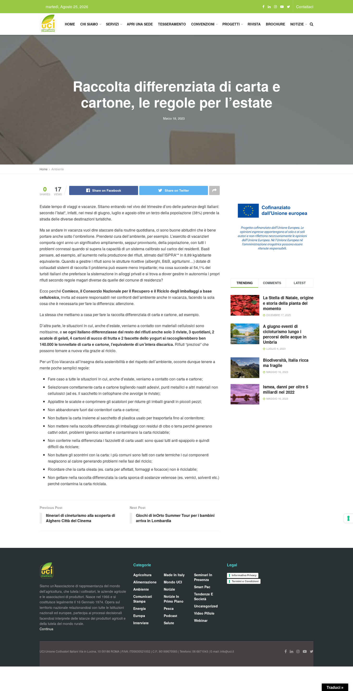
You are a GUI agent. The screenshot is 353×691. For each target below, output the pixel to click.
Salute (169, 622)
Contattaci (304, 6)
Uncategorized (206, 606)
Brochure (275, 24)
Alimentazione (145, 582)
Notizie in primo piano (173, 599)
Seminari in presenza (203, 577)
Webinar (200, 620)
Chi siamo (89, 24)
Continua (46, 628)
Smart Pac (202, 586)
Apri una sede (140, 24)
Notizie (297, 24)
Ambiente (57, 169)
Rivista (254, 24)
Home (70, 24)
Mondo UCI (173, 582)
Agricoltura (142, 574)
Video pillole (204, 613)
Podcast (170, 615)
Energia (139, 608)
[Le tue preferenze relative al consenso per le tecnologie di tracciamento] (348, 518)
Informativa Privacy (244, 575)
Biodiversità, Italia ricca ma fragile (285, 362)
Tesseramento (172, 24)
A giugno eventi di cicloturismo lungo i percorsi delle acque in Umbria (284, 334)
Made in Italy (174, 574)
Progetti (231, 24)
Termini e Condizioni (245, 581)
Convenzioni (202, 24)
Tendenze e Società (203, 596)
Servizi (112, 24)
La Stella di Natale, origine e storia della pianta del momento (288, 303)
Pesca (169, 608)
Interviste (141, 622)
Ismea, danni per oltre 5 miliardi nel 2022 (285, 389)
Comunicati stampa (142, 599)
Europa (139, 615)
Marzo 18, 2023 (174, 118)
